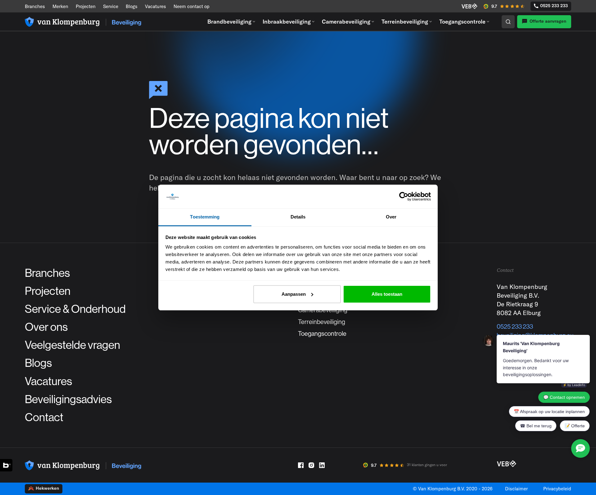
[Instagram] (311, 465)
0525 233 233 (554, 5)
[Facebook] (301, 465)
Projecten (86, 6)
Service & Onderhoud (75, 309)
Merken (60, 6)
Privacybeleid (557, 489)
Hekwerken (47, 488)
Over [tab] (391, 216)
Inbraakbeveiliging (287, 21)
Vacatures (155, 6)
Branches (35, 6)
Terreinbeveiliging (405, 21)
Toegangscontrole (462, 21)
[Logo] (83, 22)
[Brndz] (6, 465)
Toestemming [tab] (204, 216)
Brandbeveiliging (229, 21)
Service (110, 6)
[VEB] (469, 6)
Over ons (46, 327)
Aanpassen (294, 294)
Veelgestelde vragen (72, 345)
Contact (44, 417)
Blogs (132, 6)
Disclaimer (516, 489)
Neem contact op (192, 6)
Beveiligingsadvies (68, 399)
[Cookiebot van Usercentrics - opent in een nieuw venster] (404, 196)
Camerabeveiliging (346, 21)
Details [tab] (298, 216)
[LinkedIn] (322, 465)
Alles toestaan (387, 294)
